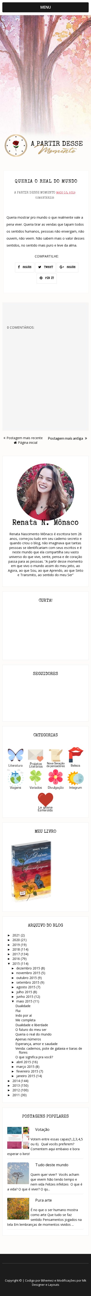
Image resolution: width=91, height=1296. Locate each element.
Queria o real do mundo (33, 1034)
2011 (16, 1095)
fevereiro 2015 (27, 1071)
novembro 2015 (28, 973)
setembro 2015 (28, 982)
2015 (16, 963)
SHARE (27, 267)
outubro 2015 (27, 977)
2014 (16, 1081)
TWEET (48, 267)
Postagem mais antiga (66, 438)
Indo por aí (23, 1015)
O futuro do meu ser (30, 1029)
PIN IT (49, 278)
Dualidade (23, 1006)
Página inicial (27, 442)
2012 (16, 1090)
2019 (16, 944)
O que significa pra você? (34, 1057)
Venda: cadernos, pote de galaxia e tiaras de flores (48, 1050)
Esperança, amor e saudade (36, 1044)
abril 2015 (24, 1062)
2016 (16, 958)
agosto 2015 (26, 987)
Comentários (44, 198)
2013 (16, 1085)
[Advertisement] (45, 68)
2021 (16, 935)
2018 (16, 949)
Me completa (25, 1020)
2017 (16, 954)
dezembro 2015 (28, 968)
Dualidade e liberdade (31, 1025)
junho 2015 (25, 996)
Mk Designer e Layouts (59, 1282)
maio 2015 (24, 1001)
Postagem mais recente (25, 438)
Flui (18, 1011)
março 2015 (25, 1066)
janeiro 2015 (26, 1076)
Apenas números (28, 1039)
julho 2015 (24, 992)
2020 (16, 940)
